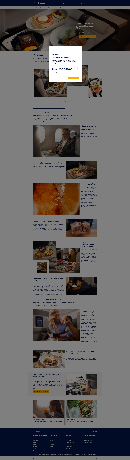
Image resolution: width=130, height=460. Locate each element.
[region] (65, 64)
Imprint (54, 73)
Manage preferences (56, 75)
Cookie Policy (55, 72)
